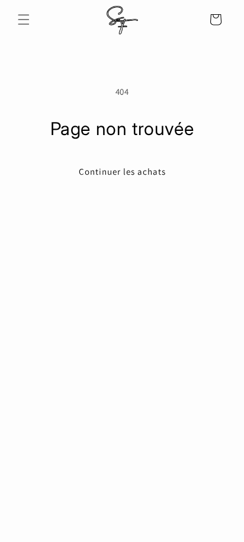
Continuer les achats (122, 171)
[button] (24, 20)
